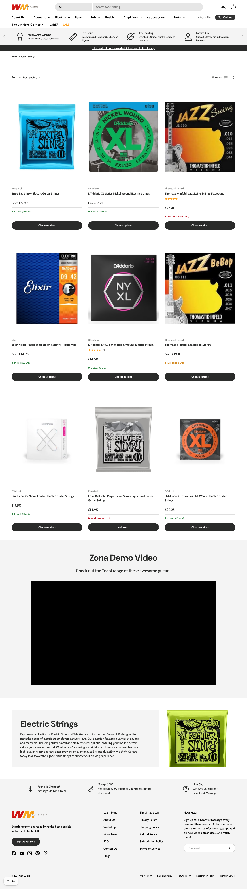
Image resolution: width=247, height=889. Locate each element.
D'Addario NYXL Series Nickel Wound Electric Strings (121, 344)
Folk (93, 17)
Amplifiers (131, 17)
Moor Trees (110, 834)
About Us (18, 17)
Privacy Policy (148, 820)
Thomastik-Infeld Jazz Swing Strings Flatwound (194, 193)
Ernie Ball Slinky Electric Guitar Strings (35, 193)
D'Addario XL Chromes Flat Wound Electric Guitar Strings (195, 498)
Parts (177, 17)
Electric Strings (28, 56)
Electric (60, 17)
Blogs (106, 856)
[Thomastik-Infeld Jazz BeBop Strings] (200, 288)
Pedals (110, 17)
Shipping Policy (149, 827)
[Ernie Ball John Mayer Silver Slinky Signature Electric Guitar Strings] (123, 439)
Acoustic (39, 17)
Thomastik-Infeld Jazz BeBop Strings (188, 344)
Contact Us (110, 848)
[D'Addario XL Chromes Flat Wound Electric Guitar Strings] (200, 439)
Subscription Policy (151, 841)
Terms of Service (150, 848)
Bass (78, 17)
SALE (65, 25)
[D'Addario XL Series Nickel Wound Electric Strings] (123, 137)
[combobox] (129, 7)
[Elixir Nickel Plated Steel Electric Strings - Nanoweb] (47, 288)
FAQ (106, 841)
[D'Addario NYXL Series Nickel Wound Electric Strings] (123, 288)
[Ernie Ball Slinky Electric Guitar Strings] (47, 137)
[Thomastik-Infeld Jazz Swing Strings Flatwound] (200, 137)
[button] (233, 7)
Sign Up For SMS (26, 841)
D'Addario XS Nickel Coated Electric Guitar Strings (43, 496)
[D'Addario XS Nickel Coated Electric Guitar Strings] (47, 439)
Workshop (109, 827)
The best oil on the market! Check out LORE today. (123, 48)
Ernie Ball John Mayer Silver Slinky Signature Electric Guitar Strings (120, 498)
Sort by (16, 77)
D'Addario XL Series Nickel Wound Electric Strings (119, 193)
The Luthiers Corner (26, 25)
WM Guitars (24, 875)
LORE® (53, 25)
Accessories (156, 17)
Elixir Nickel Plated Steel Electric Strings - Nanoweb (44, 344)
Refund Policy (148, 834)
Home (14, 56)
